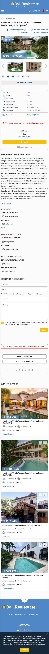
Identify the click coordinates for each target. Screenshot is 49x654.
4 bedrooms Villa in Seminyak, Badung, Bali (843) (22, 525)
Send (43, 330)
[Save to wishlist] (45, 390)
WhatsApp (20, 294)
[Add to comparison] (40, 390)
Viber (29, 294)
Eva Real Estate (24, 137)
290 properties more (24, 147)
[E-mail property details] (13, 76)
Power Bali (6, 536)
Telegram (39, 294)
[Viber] (25, 370)
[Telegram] (32, 370)
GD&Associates (8, 486)
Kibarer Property (8, 434)
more (3, 228)
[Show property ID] (23, 76)
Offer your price (42, 32)
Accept (24, 650)
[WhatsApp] (29, 370)
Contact (24, 142)
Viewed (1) (24, 32)
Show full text (6, 203)
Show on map (26, 83)
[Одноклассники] (19, 370)
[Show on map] (3, 76)
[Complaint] (28, 76)
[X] (22, 370)
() (30, 11)
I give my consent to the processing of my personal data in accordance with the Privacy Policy (26, 323)
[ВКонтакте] (16, 370)
